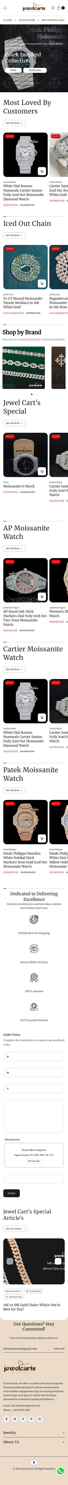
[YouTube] (39, 1419)
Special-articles (12, 1291)
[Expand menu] (5, 8)
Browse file (34, 1161)
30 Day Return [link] (20, 20)
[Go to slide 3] (36, 394)
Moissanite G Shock (19, 486)
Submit (11, 1193)
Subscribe (59, 1348)
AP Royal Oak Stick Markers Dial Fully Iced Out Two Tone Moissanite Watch (25, 617)
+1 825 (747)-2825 (21, 1410)
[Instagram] (15, 1419)
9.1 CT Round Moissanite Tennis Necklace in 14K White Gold (22, 302)
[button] (52, 8)
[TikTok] (23, 1418)
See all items (13, 123)
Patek (13, 70)
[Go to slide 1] (31, 394)
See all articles (14, 1228)
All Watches (35, 70)
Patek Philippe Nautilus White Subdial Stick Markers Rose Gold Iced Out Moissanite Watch (25, 859)
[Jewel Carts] (34, 7)
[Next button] (58, 1261)
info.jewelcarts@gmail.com (25, 1405)
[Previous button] (10, 1261)
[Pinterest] (31, 1419)
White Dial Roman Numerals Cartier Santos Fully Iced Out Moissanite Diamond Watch (23, 192)
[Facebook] (6, 1419)
